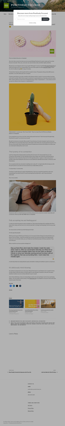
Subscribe (45, 19)
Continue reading (32, 22)
